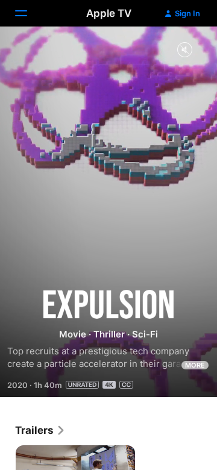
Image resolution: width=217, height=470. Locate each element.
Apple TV (108, 13)
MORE (195, 365)
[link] (40, 430)
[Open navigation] (28, 13)
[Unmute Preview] (184, 50)
